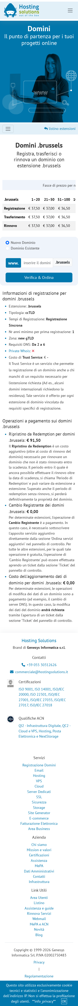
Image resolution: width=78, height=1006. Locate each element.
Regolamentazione (39, 976)
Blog (39, 935)
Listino (39, 902)
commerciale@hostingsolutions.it (41, 672)
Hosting (39, 775)
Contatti (39, 876)
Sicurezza (39, 802)
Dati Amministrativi (39, 871)
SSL (39, 797)
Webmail (39, 918)
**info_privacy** (44, 1001)
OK (64, 1001)
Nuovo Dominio (23, 242)
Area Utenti (39, 897)
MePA (39, 865)
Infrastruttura (39, 881)
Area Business (39, 828)
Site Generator (39, 812)
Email (39, 770)
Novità (39, 929)
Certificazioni (39, 855)
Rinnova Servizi (39, 913)
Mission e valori (39, 850)
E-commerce (39, 818)
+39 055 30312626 (42, 664)
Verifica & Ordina (39, 277)
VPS (39, 781)
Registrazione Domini (39, 765)
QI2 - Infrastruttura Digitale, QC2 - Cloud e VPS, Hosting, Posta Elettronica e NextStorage (44, 731)
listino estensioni (62, 128)
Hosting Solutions (39, 640)
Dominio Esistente (25, 248)
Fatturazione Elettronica (39, 823)
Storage (39, 807)
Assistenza (39, 860)
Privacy (39, 962)
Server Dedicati (39, 791)
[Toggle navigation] (70, 10)
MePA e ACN (39, 924)
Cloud (39, 786)
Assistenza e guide (39, 908)
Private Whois (19, 351)
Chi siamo (39, 844)
